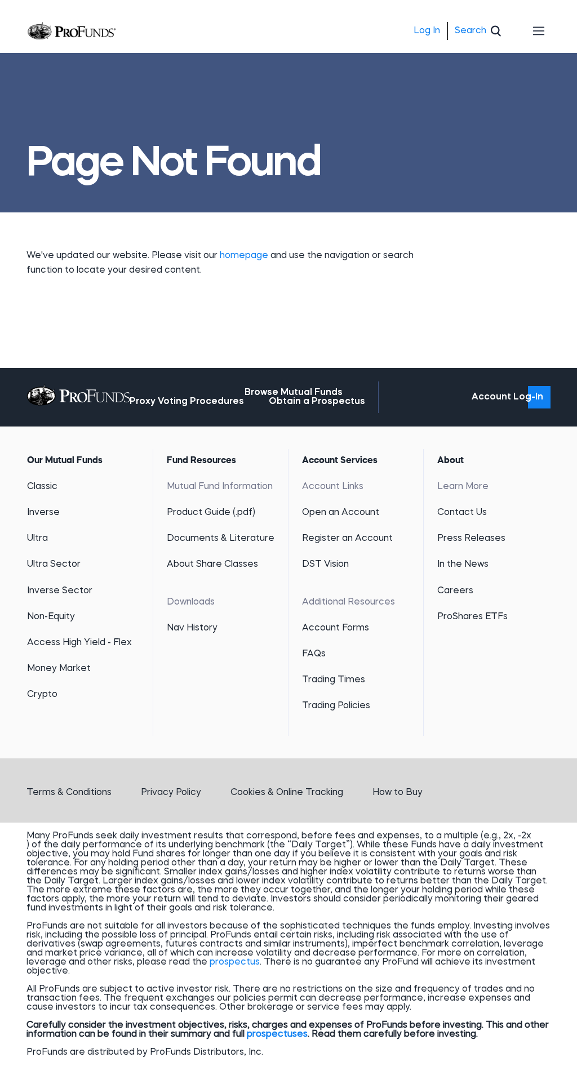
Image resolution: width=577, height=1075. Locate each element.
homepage (245, 255)
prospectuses (277, 1034)
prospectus (235, 962)
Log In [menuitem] (427, 30)
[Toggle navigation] (539, 31)
